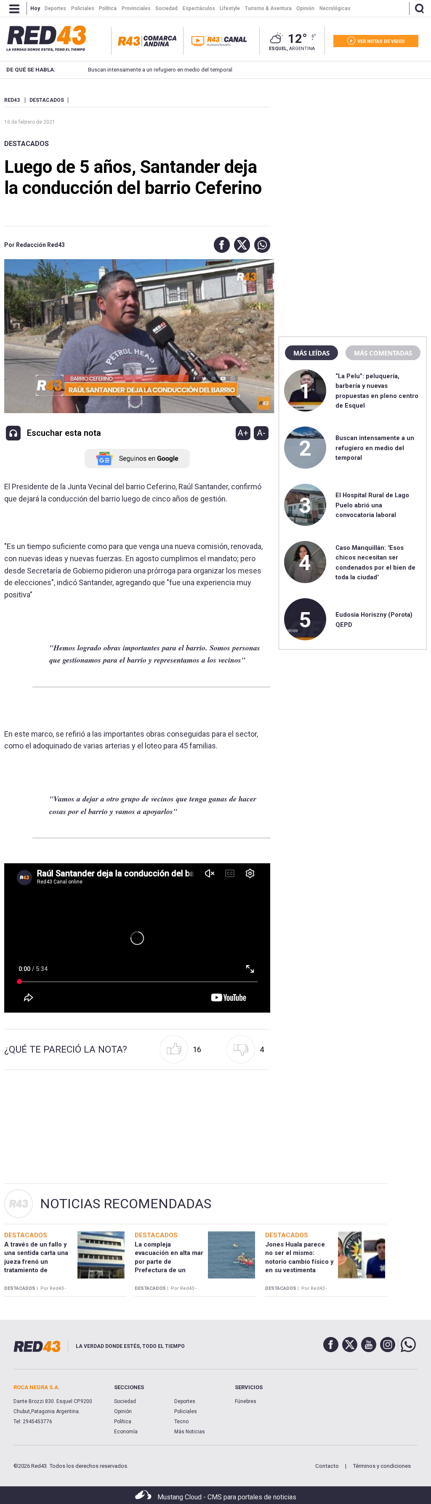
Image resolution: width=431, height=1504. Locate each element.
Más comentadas (383, 353)
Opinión (123, 1411)
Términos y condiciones (382, 1466)
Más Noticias (189, 1432)
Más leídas (311, 353)
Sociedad (125, 1401)
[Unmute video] (137, 938)
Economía (126, 1432)
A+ (242, 433)
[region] (353, 149)
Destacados (26, 144)
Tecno (181, 1421)
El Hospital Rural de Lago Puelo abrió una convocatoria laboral (372, 505)
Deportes (184, 1401)
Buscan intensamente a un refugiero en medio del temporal (160, 69)
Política (122, 1421)
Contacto (327, 1466)
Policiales (185, 1411)
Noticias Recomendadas (125, 1204)
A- (261, 433)
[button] (220, 245)
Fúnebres (245, 1401)
